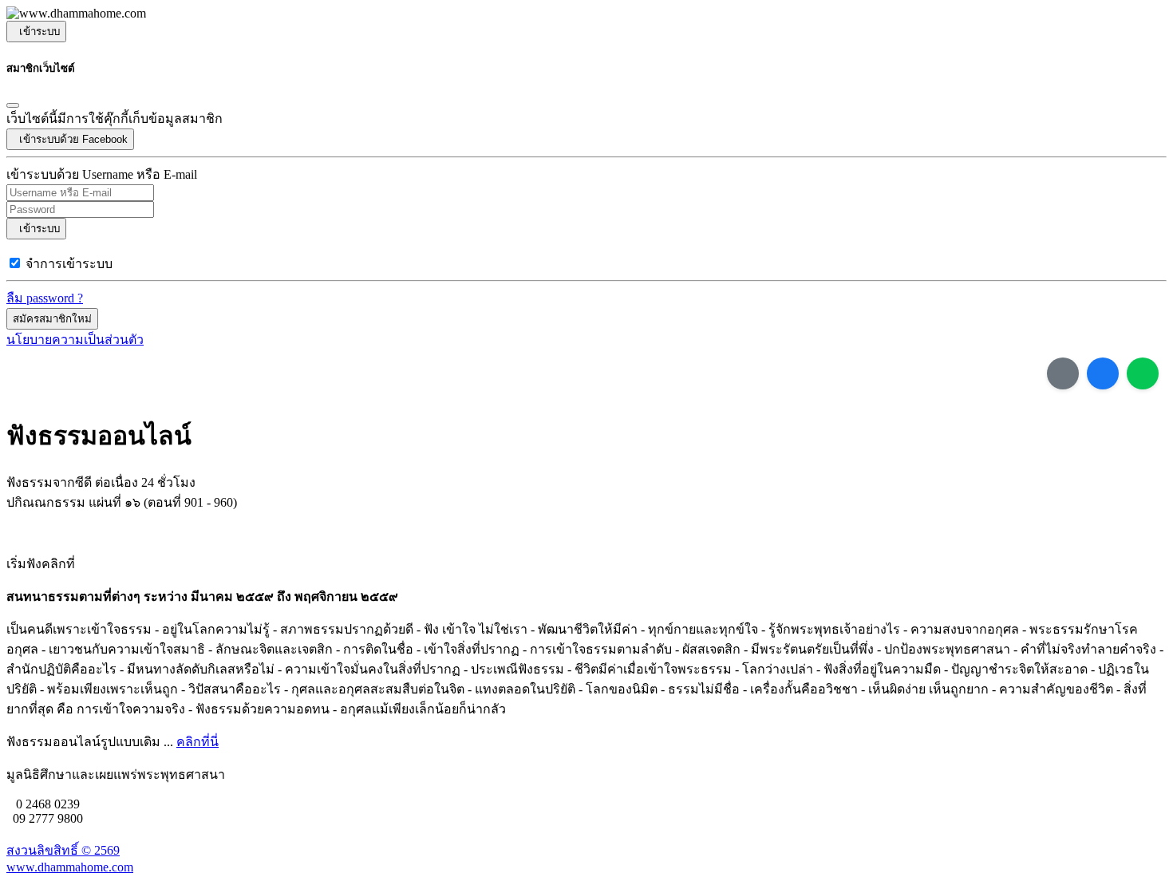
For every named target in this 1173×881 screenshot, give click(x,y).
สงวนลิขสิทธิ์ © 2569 (63, 850)
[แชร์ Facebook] (1103, 373)
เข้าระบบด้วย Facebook (70, 139)
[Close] (12, 105)
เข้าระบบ (36, 32)
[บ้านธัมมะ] (76, 13)
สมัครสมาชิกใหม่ (52, 319)
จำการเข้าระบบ (69, 264)
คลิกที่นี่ (197, 742)
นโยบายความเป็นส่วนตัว (75, 339)
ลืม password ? (44, 298)
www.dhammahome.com (69, 867)
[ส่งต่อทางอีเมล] (1063, 373)
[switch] (15, 263)
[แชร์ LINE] (1143, 373)
